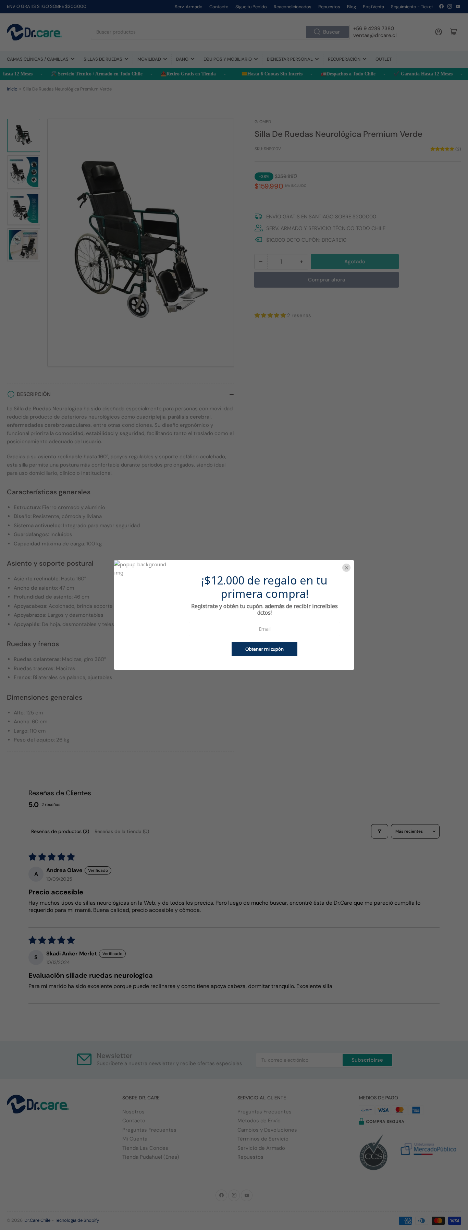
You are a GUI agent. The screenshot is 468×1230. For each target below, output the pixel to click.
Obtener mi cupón (264, 649)
